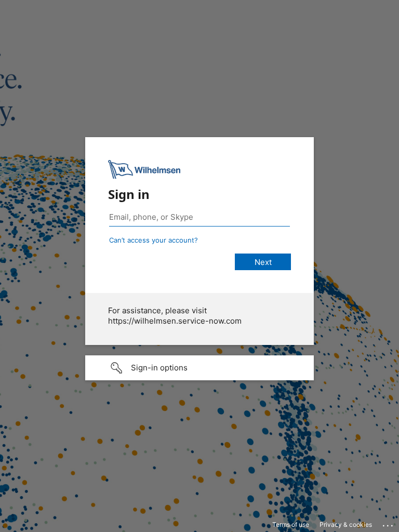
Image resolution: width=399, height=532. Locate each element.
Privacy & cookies (346, 524)
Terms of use (290, 524)
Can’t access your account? (153, 240)
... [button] (388, 523)
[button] (199, 367)
